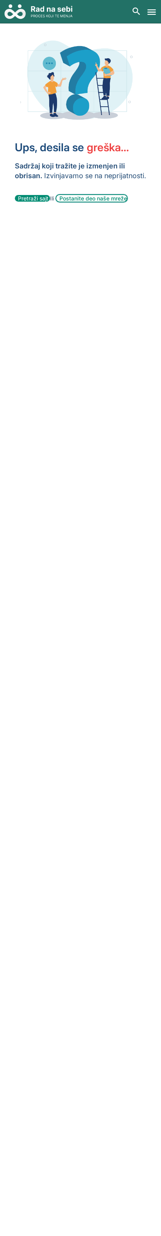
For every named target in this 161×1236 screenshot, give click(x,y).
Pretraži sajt (34, 198)
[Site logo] (41, 12)
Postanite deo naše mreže (93, 198)
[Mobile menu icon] (151, 12)
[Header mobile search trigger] (136, 11)
